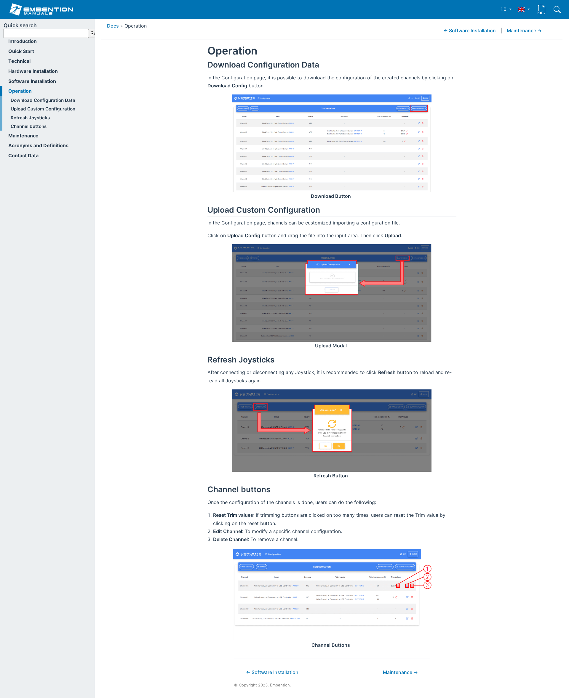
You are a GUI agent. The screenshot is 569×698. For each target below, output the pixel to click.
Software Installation (32, 81)
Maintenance (23, 136)
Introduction (22, 41)
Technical (19, 61)
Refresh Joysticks (30, 118)
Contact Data (23, 155)
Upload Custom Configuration (43, 109)
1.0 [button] (504, 9)
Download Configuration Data (43, 100)
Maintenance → (524, 30)
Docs (113, 26)
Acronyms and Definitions (38, 145)
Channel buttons (29, 126)
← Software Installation (469, 30)
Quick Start (21, 51)
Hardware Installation (33, 71)
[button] (523, 9)
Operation (20, 91)
